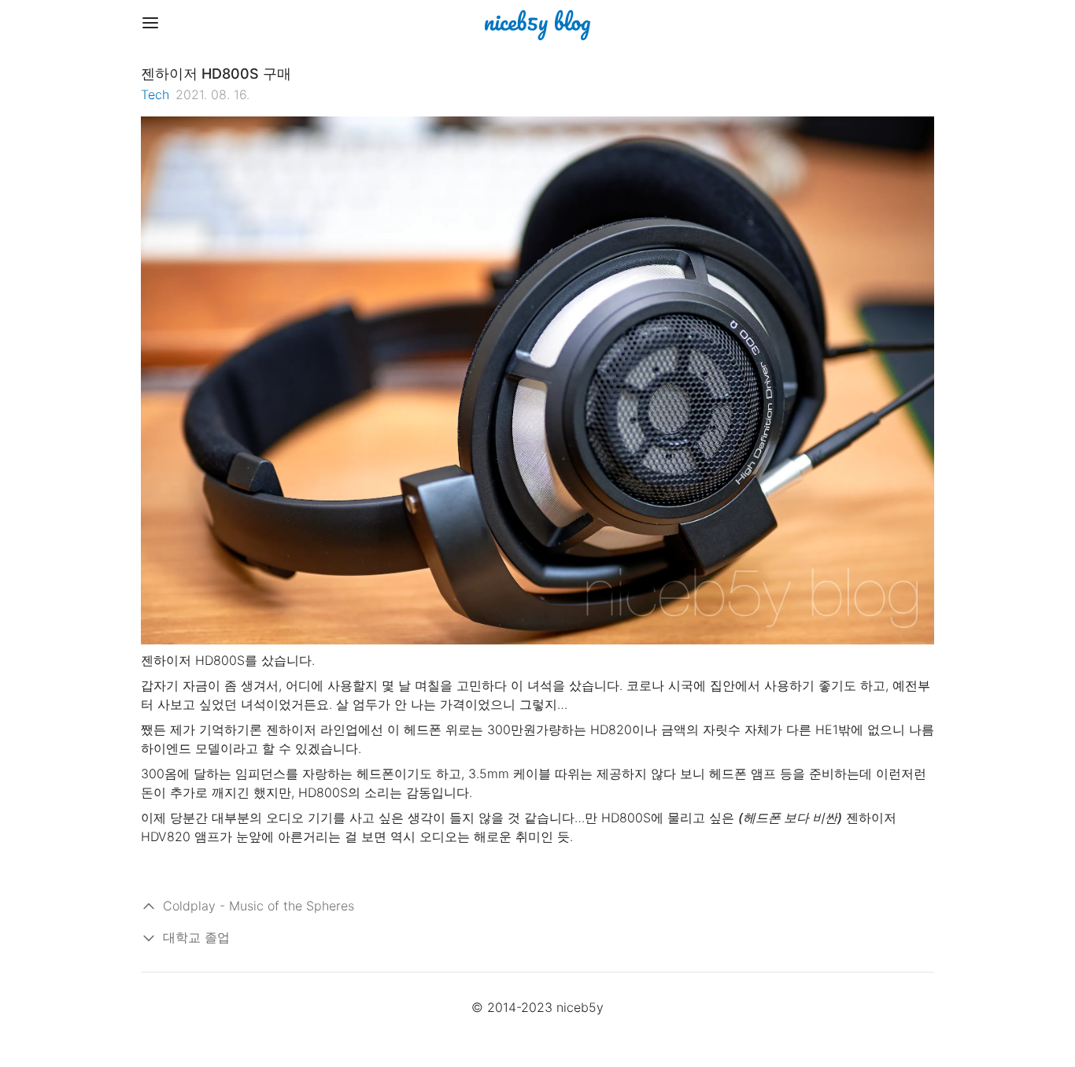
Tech (155, 94)
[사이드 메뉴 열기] (150, 22)
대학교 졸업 (196, 937)
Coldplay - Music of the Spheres (258, 906)
